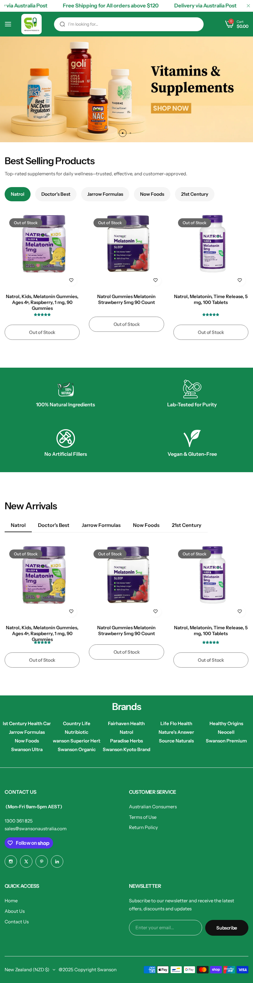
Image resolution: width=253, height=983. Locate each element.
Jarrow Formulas (27, 732)
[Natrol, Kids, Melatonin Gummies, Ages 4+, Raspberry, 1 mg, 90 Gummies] (42, 251)
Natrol (126, 732)
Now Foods (27, 741)
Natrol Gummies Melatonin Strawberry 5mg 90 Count (126, 299)
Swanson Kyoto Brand (126, 749)
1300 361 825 (19, 821)
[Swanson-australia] (31, 24)
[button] (122, 133)
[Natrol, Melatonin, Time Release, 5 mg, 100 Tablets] (210, 251)
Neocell (226, 732)
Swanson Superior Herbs (77, 741)
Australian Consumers (153, 807)
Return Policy (143, 827)
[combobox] (129, 24)
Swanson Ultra (27, 749)
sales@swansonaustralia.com (36, 828)
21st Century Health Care (27, 723)
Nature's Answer (176, 732)
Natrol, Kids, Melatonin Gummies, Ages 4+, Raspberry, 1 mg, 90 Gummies (42, 301)
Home (11, 901)
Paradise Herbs (126, 741)
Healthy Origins (226, 723)
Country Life (76, 723)
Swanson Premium (226, 741)
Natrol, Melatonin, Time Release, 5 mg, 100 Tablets (211, 299)
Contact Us (17, 922)
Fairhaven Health (126, 723)
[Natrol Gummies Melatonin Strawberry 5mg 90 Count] (126, 251)
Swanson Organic (77, 749)
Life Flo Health (176, 723)
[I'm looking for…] (62, 24)
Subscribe (226, 928)
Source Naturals (176, 741)
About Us (15, 911)
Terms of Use (142, 817)
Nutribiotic (76, 732)
